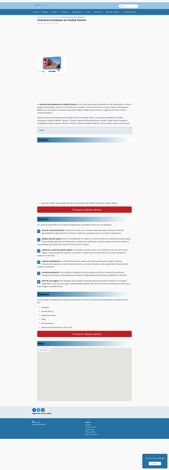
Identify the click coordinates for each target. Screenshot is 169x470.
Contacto (88, 424)
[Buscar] (136, 6)
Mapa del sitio (90, 429)
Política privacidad (91, 434)
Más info (161, 458)
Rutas (88, 12)
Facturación (76, 12)
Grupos (64, 12)
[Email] (43, 410)
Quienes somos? (90, 427)
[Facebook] (34, 410)
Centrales (97, 12)
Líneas (53, 12)
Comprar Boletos (130, 12)
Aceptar (154, 464)
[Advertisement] (84, 39)
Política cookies (90, 432)
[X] (38, 410)
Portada (36, 12)
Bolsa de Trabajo (112, 12)
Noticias (45, 12)
